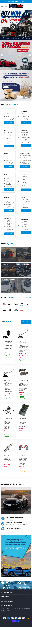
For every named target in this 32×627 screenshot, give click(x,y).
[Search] (25, 6)
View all (25, 322)
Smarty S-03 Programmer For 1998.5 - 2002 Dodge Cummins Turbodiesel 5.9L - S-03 (22, 422)
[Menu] (2, 6)
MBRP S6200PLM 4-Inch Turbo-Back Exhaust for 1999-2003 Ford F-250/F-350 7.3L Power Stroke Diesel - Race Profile (23, 346)
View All (28, 297)
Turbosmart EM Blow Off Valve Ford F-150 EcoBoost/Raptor (8, 344)
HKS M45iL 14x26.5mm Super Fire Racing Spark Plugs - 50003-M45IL (8, 459)
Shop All (9, 122)
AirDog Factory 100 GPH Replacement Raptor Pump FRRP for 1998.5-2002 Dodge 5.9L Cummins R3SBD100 (8, 423)
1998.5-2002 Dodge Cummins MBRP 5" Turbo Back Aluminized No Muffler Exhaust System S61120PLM (8, 385)
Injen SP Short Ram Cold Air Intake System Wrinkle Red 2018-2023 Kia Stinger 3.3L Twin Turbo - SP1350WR (23, 460)
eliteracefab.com (18, 624)
